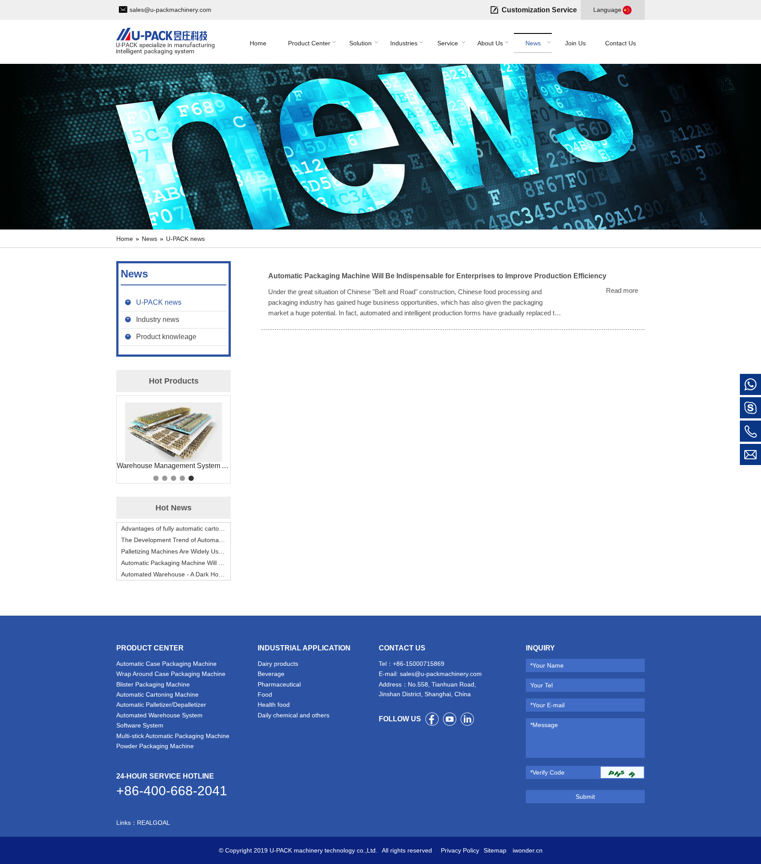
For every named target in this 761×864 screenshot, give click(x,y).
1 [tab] (156, 478)
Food (265, 694)
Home (124, 238)
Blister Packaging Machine (153, 684)
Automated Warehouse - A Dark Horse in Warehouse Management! (173, 574)
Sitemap (495, 850)
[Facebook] (432, 719)
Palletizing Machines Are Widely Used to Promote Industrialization (173, 551)
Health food (274, 704)
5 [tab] (191, 478)
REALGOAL (153, 822)
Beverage (271, 673)
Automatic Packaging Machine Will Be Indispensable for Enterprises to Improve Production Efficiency (173, 562)
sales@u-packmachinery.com (170, 9)
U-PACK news (185, 238)
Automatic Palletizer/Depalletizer (161, 704)
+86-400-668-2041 (171, 790)
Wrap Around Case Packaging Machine (170, 673)
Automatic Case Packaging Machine (166, 663)
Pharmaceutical (279, 684)
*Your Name (547, 665)
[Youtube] (449, 719)
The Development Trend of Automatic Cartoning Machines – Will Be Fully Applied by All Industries (173, 539)
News (149, 238)
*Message (544, 724)
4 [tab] (182, 478)
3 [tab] (173, 478)
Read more (622, 290)
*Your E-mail (547, 705)
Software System (139, 725)
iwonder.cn (527, 850)
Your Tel (541, 685)
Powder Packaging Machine (155, 746)
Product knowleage (166, 336)
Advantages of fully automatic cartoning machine (173, 528)
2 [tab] (164, 478)
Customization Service (539, 10)
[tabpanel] (173, 436)
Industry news (157, 319)
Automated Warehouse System (159, 715)
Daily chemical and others (293, 715)
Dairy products (278, 663)
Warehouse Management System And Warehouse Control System (173, 465)
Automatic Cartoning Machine (157, 694)
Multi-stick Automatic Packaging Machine (172, 735)
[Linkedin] (467, 719)
